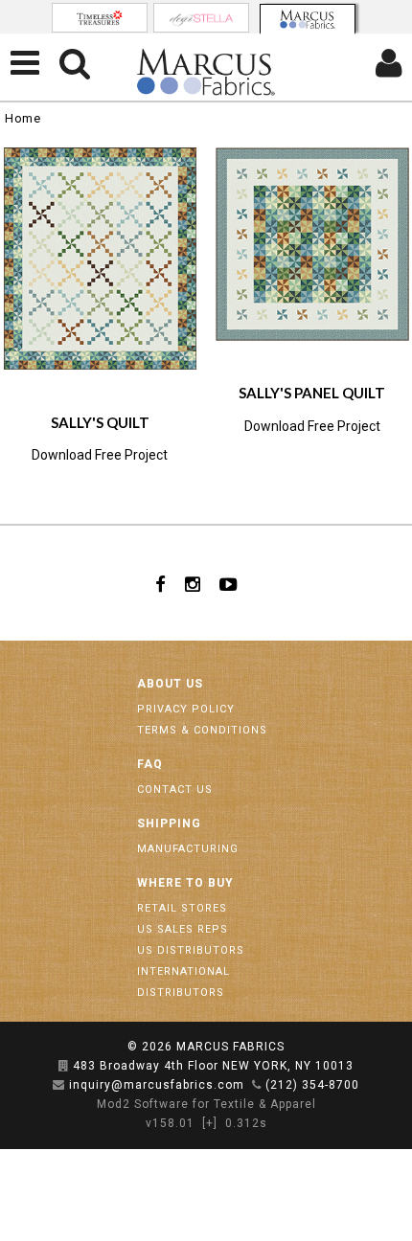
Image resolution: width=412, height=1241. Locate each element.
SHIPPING (169, 823)
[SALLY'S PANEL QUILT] (312, 244)
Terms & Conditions (202, 730)
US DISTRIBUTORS (190, 950)
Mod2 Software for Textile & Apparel (206, 1104)
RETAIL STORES (182, 908)
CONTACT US (175, 789)
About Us (170, 683)
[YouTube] (228, 583)
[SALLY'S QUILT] (100, 258)
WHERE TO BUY (185, 883)
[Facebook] (160, 583)
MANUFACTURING (188, 849)
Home (22, 118)
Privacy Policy (186, 709)
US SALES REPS (182, 929)
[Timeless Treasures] (100, 18)
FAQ (150, 764)
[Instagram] (192, 583)
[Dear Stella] (201, 18)
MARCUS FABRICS (230, 1046)
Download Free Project (100, 455)
